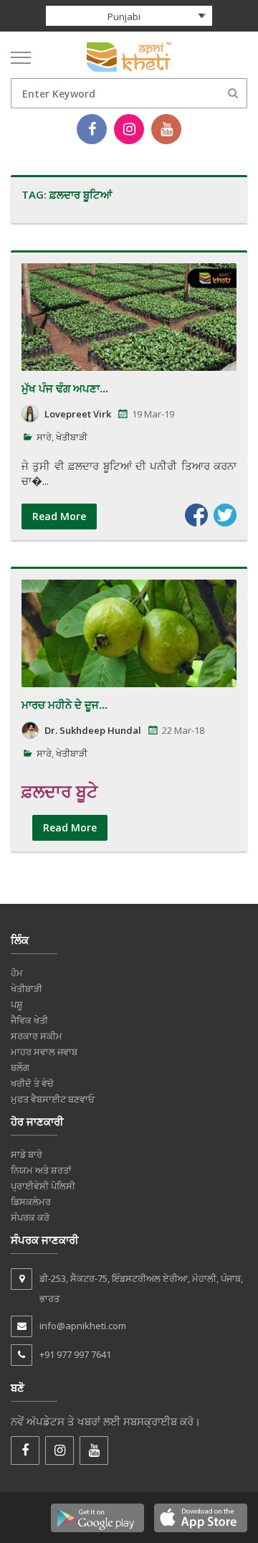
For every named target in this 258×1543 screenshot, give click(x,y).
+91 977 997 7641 (75, 1354)
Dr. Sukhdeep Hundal (92, 730)
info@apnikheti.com (82, 1325)
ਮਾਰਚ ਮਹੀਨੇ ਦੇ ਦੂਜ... (65, 704)
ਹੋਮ (17, 972)
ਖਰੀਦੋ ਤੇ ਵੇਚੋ (32, 1083)
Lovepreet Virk (77, 413)
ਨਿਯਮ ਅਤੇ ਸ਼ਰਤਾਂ (41, 1170)
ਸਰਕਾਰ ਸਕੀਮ (36, 1035)
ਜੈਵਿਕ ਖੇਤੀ (29, 1020)
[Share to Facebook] (196, 515)
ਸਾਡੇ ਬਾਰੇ (26, 1154)
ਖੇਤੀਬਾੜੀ (71, 436)
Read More (59, 516)
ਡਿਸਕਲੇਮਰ (31, 1201)
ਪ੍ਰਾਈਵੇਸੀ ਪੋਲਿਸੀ (43, 1185)
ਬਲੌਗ (20, 1067)
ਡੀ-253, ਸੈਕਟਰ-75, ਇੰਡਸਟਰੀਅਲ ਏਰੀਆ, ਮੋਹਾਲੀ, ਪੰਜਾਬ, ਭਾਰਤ (141, 1288)
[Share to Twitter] (225, 515)
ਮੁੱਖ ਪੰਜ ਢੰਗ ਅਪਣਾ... (65, 388)
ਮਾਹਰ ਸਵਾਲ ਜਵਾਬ (44, 1051)
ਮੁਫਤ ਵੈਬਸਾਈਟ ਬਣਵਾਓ (53, 1099)
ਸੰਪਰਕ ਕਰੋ (30, 1217)
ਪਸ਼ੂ (17, 1004)
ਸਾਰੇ (44, 436)
